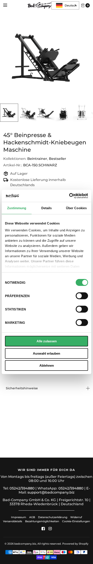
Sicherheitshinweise (22, 388)
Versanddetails (13, 521)
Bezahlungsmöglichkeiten (42, 521)
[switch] (82, 295)
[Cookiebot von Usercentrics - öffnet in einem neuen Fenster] (69, 196)
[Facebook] (43, 529)
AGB (32, 517)
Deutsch (71, 5)
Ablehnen (46, 365)
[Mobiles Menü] (8, 5)
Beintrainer (37, 159)
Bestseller (57, 159)
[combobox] (65, 5)
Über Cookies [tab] (76, 208)
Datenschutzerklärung (52, 517)
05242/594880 (22, 488)
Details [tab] (46, 208)
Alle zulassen (47, 341)
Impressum (18, 517)
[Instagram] (50, 529)
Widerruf (76, 517)
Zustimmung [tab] (16, 208)
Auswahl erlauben (46, 353)
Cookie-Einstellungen (76, 521)
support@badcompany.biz (50, 492)
